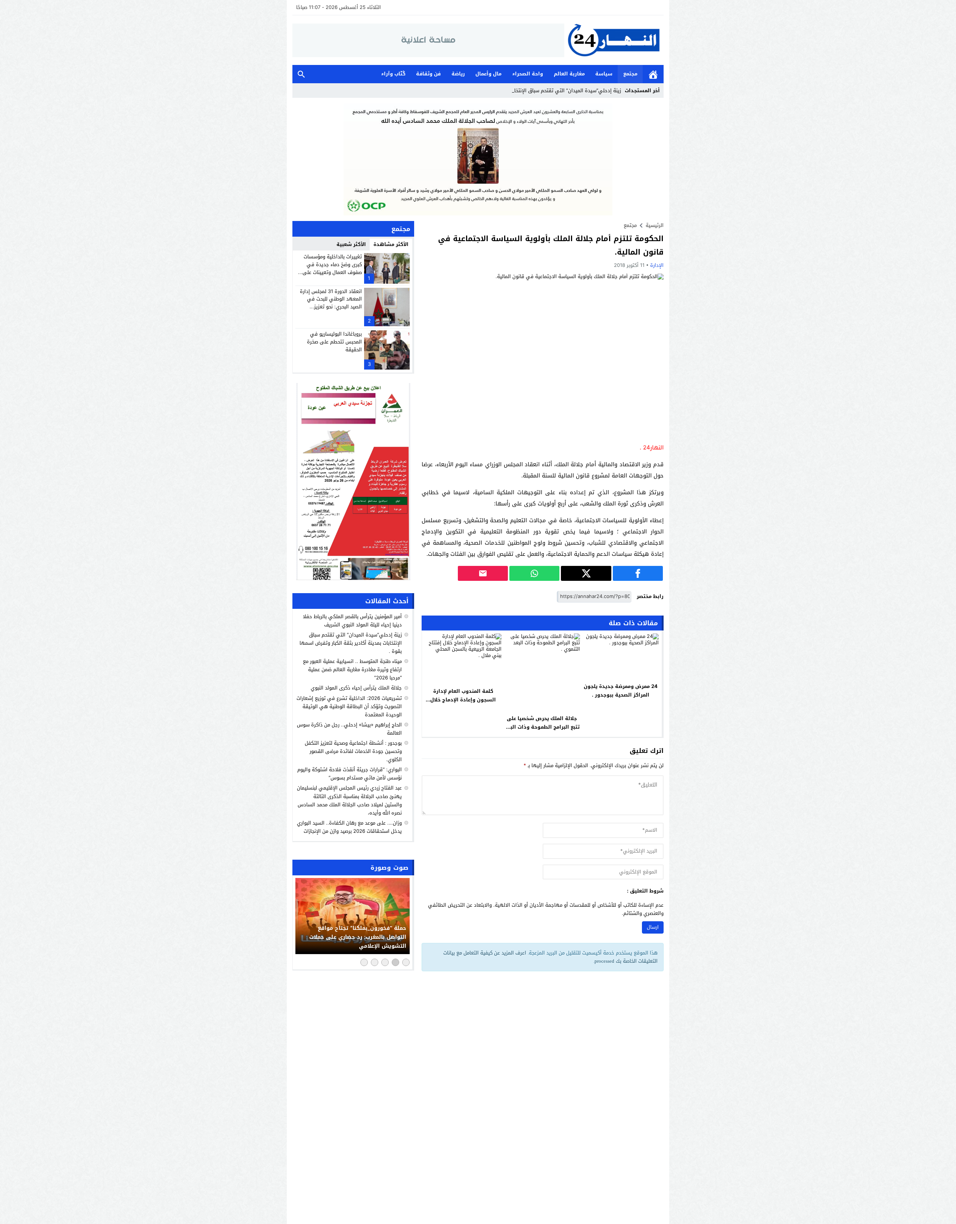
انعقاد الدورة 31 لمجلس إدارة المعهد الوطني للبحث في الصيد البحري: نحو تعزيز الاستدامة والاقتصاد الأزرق (331, 303)
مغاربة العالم (569, 73)
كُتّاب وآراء (393, 73)
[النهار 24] (614, 40)
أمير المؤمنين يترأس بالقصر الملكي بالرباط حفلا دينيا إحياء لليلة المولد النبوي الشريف (352, 620)
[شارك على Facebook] (638, 573)
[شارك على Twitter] (586, 573)
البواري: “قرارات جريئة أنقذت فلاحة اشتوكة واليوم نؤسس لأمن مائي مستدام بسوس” (349, 773)
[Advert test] (353, 481)
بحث (301, 74)
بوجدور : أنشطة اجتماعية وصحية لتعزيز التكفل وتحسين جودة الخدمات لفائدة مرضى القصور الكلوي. (353, 751)
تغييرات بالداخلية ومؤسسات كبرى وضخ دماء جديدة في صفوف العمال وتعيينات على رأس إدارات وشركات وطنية (332, 268)
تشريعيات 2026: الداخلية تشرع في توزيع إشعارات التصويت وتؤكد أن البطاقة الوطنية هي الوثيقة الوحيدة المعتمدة (349, 706)
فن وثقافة (428, 73)
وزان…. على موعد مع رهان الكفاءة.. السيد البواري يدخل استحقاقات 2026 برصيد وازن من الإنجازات (349, 827)
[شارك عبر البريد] (483, 573)
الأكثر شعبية (351, 244)
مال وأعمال (488, 73)
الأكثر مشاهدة (391, 244)
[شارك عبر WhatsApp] (534, 573)
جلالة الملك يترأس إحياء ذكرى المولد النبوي (356, 688)
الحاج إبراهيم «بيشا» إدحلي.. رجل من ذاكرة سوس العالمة (349, 729)
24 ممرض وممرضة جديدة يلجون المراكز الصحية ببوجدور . (621, 691)
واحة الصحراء (527, 73)
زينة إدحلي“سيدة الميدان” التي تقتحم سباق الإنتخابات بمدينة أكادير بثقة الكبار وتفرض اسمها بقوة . (350, 643)
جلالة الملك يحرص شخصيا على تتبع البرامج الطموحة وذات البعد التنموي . (542, 727)
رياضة (458, 73)
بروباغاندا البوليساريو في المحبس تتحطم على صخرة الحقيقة (334, 341)
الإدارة (657, 265)
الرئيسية (653, 74)
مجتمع (630, 73)
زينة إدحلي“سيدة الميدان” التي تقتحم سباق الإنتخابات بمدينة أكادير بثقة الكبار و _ (534, 90)
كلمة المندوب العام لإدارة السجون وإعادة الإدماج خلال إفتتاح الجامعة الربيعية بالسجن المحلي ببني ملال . (463, 704)
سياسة (603, 73)
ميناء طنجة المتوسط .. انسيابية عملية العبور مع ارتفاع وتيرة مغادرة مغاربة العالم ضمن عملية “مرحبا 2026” (352, 669)
